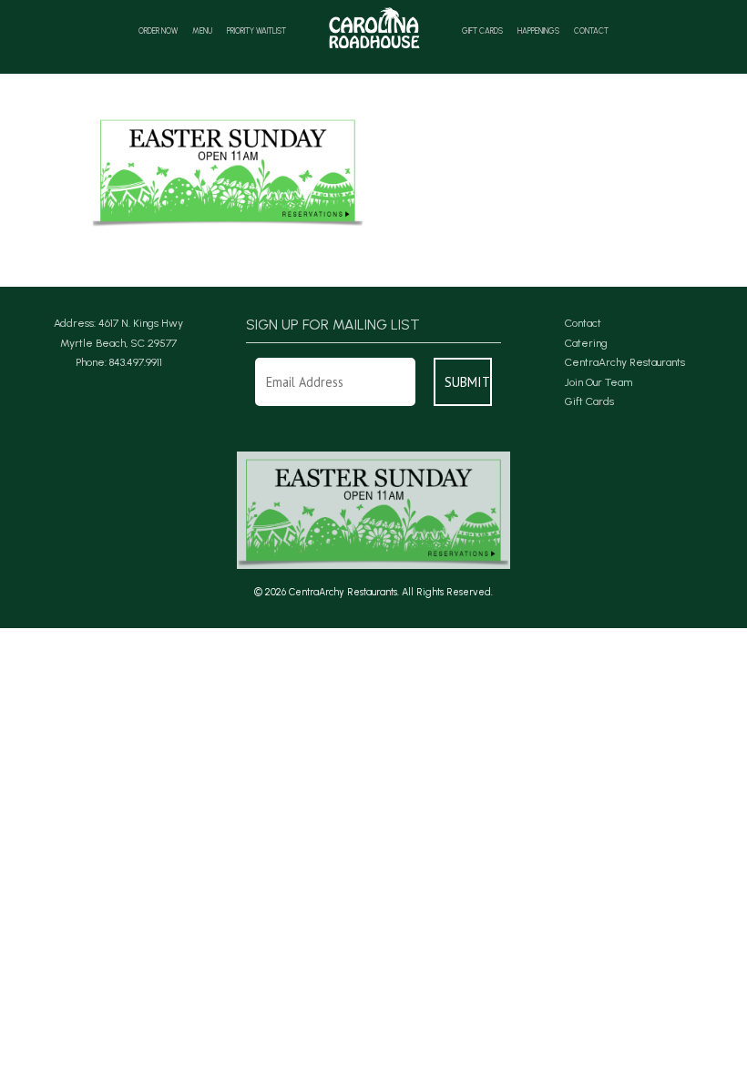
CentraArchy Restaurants (625, 362)
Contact (591, 31)
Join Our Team (598, 382)
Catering (586, 343)
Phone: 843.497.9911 (119, 362)
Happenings (538, 31)
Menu (202, 31)
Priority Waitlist (256, 31)
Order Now (158, 31)
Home (374, 27)
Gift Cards (482, 31)
